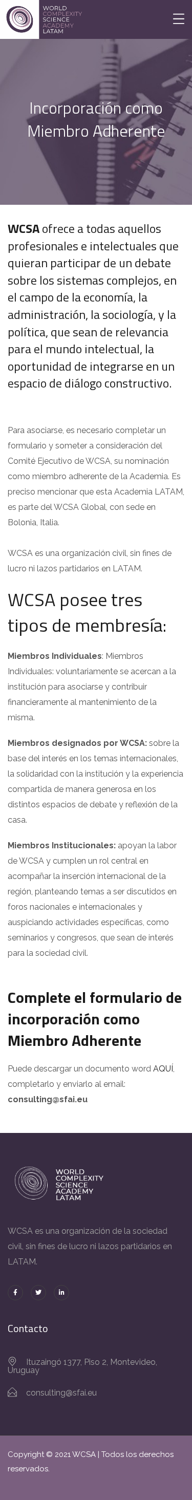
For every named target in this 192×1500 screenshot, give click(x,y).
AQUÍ (163, 1069)
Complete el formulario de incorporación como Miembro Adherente (95, 1018)
